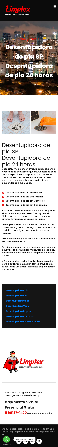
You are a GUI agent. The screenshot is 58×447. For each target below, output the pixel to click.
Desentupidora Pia (16, 295)
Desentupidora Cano (17, 300)
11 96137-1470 (16, 412)
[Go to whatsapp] (6, 439)
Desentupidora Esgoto (18, 311)
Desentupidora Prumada (19, 316)
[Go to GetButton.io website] (6, 444)
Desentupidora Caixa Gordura (23, 321)
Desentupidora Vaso (17, 306)
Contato (34, 39)
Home (22, 39)
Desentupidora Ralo (17, 290)
